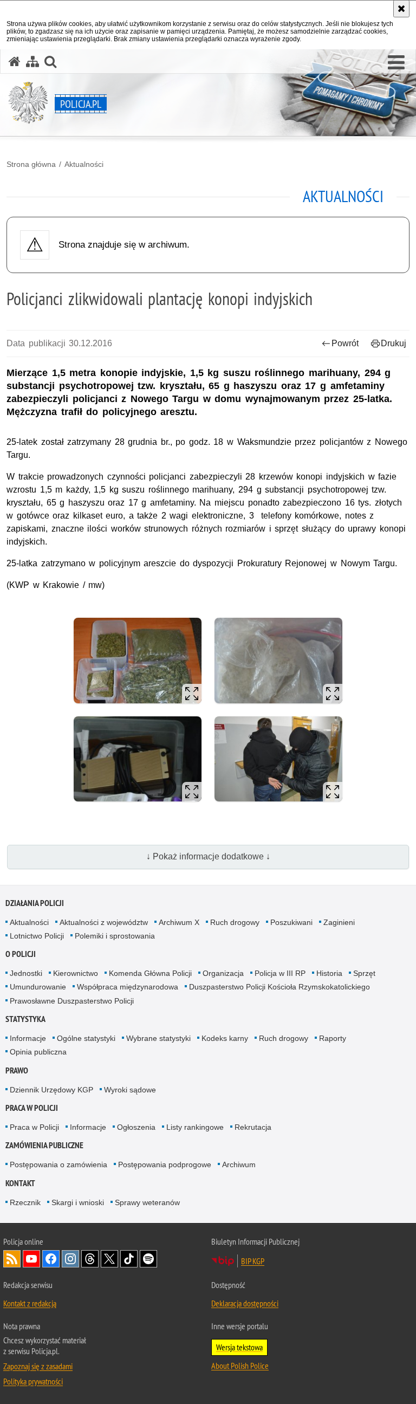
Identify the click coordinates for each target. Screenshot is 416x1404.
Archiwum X (179, 922)
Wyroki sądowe (130, 1089)
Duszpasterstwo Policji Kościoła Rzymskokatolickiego (279, 986)
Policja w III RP (280, 973)
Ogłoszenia (136, 1127)
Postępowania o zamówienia (58, 1164)
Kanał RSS (12, 1258)
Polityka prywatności (33, 1381)
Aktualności (83, 164)
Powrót (345, 343)
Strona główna (31, 164)
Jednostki (26, 973)
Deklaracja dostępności (244, 1303)
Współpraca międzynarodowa (127, 986)
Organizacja (223, 973)
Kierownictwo (75, 973)
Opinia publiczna (38, 1051)
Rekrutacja (253, 1127)
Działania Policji (34, 903)
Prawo (16, 1070)
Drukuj (393, 343)
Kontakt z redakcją (29, 1303)
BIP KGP (252, 1261)
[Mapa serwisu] (32, 61)
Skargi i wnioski (77, 1202)
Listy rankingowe (195, 1127)
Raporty (332, 1038)
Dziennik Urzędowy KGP (51, 1089)
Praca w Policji (31, 1108)
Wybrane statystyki (158, 1038)
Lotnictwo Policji (37, 935)
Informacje (28, 1038)
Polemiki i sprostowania (115, 935)
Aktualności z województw (104, 922)
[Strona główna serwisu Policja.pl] (15, 61)
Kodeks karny (225, 1038)
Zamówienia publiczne (44, 1145)
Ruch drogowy (234, 922)
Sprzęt (364, 973)
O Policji (20, 954)
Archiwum (239, 1164)
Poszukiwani (291, 922)
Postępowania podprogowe (164, 1164)
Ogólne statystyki (86, 1038)
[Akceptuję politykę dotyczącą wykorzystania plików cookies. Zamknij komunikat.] (401, 8)
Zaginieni (339, 922)
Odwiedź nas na (31, 1258)
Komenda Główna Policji (150, 973)
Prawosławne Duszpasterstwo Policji (72, 1001)
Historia (329, 973)
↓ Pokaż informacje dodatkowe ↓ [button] (208, 856)
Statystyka (25, 1019)
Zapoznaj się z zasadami (38, 1366)
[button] (396, 62)
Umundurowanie (38, 986)
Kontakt (20, 1183)
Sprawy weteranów (147, 1202)
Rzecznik (25, 1202)
